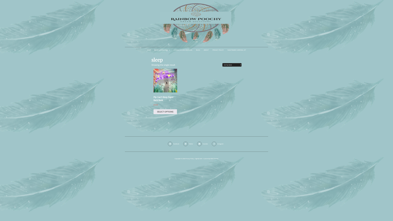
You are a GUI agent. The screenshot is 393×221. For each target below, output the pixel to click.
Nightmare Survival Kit (237, 50)
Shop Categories (161, 50)
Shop (149, 50)
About (206, 50)
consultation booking (183, 50)
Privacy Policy (218, 50)
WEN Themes (214, 159)
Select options (165, 111)
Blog (198, 50)
